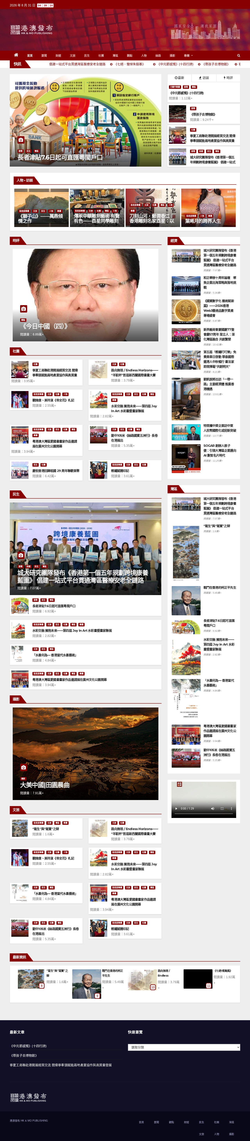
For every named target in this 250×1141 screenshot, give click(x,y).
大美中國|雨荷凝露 (168, 970)
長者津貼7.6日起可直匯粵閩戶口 (53, 606)
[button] (238, 55)
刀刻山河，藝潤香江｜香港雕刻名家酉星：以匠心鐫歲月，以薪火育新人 (40, 223)
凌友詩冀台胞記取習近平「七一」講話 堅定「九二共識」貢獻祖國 (82, 153)
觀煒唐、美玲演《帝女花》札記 (53, 400)
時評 (229, 77)
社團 (101, 55)
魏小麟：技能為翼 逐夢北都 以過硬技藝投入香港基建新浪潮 (84, 322)
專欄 (187, 55)
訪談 (205, 77)
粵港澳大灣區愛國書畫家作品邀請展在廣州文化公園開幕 (69, 680)
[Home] (16, 55)
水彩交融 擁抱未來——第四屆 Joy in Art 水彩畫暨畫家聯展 (72, 630)
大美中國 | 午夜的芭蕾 (49, 785)
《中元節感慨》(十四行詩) (28, 1046)
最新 (181, 77)
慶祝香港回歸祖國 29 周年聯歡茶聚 (55, 471)
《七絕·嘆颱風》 (111, 970)
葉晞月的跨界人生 (91, 221)
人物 (144, 55)
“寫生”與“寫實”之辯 (45, 829)
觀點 (130, 55)
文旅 (73, 55)
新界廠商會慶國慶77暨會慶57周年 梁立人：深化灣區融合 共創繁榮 (219, 334)
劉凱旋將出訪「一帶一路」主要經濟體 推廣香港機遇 (219, 384)
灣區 (115, 55)
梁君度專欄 (24, 205)
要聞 (44, 55)
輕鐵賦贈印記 (120, 471)
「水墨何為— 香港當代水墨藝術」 (55, 655)
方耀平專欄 (175, 87)
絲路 (158, 55)
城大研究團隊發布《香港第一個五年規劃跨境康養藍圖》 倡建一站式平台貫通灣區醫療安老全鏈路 (82, 576)
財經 (58, 55)
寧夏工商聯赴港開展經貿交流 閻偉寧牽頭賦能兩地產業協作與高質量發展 (55, 375)
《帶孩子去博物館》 (24, 1055)
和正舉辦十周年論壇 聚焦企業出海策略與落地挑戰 (220, 282)
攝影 (172, 55)
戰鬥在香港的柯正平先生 (220, 587)
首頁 (30, 55)
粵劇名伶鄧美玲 (200, 221)
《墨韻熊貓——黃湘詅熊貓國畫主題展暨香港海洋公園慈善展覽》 (151, 221)
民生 (87, 55)
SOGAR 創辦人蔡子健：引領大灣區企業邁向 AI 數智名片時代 (220, 450)
